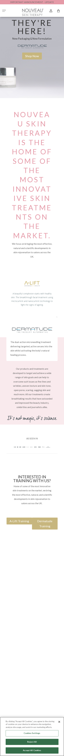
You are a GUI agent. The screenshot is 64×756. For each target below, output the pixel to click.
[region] (32, 736)
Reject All (32, 742)
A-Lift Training (19, 521)
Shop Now (32, 56)
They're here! (32, 27)
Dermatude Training (44, 523)
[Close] (59, 722)
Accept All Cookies (32, 750)
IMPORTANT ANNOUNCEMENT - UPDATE (32, 2)
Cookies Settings (32, 733)
